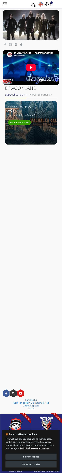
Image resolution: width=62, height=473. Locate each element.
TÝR (11, 111)
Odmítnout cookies (31, 464)
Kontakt (31, 408)
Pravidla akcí (31, 399)
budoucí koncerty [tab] (16, 94)
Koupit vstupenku (19, 122)
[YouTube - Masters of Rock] (20, 393)
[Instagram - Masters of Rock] (13, 393)
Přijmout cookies (31, 457)
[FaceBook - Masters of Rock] (6, 393)
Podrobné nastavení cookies (34, 448)
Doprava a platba (31, 405)
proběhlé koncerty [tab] (40, 94)
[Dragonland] (31, 24)
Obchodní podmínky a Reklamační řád (31, 402)
